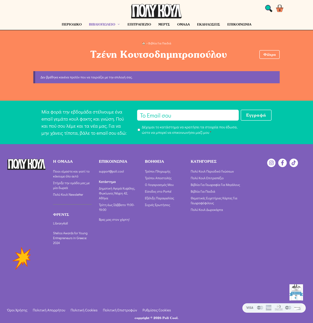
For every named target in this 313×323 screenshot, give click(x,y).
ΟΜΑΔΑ (183, 24)
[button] (269, 54)
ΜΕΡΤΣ (164, 24)
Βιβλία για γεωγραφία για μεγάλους (215, 185)
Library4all (60, 223)
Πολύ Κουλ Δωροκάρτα (207, 209)
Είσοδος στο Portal (158, 191)
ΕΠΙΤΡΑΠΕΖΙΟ (139, 24)
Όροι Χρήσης (17, 310)
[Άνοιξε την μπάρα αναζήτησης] (269, 9)
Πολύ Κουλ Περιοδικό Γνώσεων (212, 171)
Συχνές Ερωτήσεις (157, 205)
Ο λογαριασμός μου (159, 185)
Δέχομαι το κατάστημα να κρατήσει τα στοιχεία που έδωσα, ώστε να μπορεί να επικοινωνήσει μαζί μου (189, 130)
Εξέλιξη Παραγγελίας (159, 198)
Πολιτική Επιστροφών (120, 310)
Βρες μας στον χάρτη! (114, 219)
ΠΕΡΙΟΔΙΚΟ (72, 24)
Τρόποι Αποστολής (158, 178)
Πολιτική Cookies (84, 310)
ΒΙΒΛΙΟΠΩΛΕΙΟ (102, 24)
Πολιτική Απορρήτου (49, 310)
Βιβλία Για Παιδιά (203, 191)
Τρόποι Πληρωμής (157, 171)
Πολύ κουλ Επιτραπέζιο (207, 178)
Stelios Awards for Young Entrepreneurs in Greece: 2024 (70, 238)
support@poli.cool (111, 171)
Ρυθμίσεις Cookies (157, 310)
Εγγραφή (256, 115)
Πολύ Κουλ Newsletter (68, 194)
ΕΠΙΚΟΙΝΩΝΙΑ (239, 24)
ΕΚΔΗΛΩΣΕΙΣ (208, 24)
